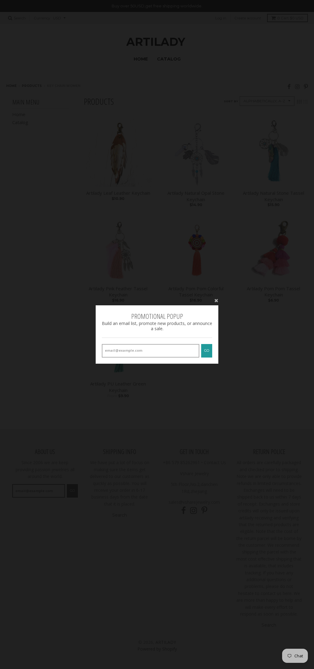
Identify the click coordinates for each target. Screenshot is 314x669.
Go (206, 350)
